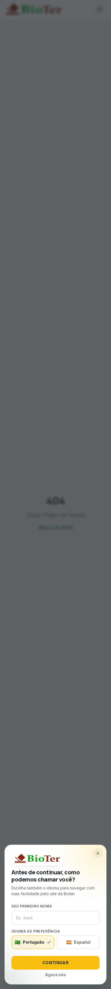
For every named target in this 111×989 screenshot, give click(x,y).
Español (78, 942)
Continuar (55, 962)
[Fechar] (98, 853)
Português (29, 942)
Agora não (55, 974)
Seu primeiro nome (31, 906)
